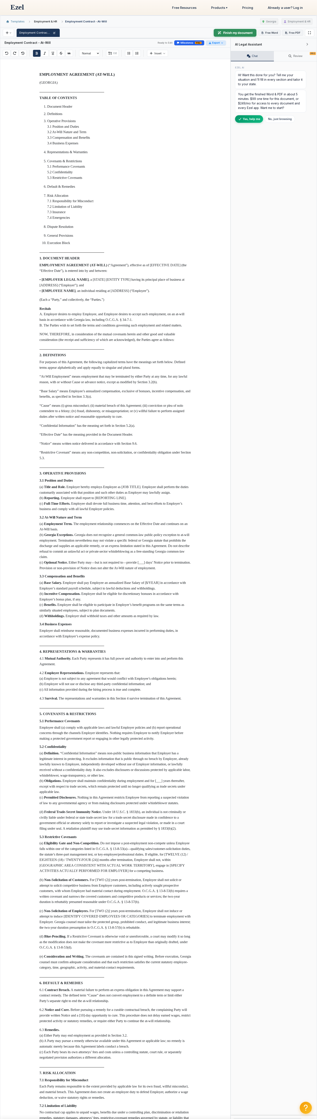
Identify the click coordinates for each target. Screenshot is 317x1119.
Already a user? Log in (285, 8)
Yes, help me (251, 119)
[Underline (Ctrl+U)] (53, 53)
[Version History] (23, 53)
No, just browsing (280, 119)
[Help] (306, 1108)
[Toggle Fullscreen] (309, 33)
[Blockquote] (69, 53)
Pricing (247, 8)
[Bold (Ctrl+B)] (37, 53)
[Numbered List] (137, 53)
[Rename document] (54, 33)
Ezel (17, 7)
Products (219, 8)
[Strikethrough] (61, 53)
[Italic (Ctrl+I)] (45, 53)
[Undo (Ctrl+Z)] (7, 53)
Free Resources (184, 8)
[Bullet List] (129, 53)
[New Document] (8, 33)
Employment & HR (45, 21)
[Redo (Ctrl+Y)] (15, 53)
